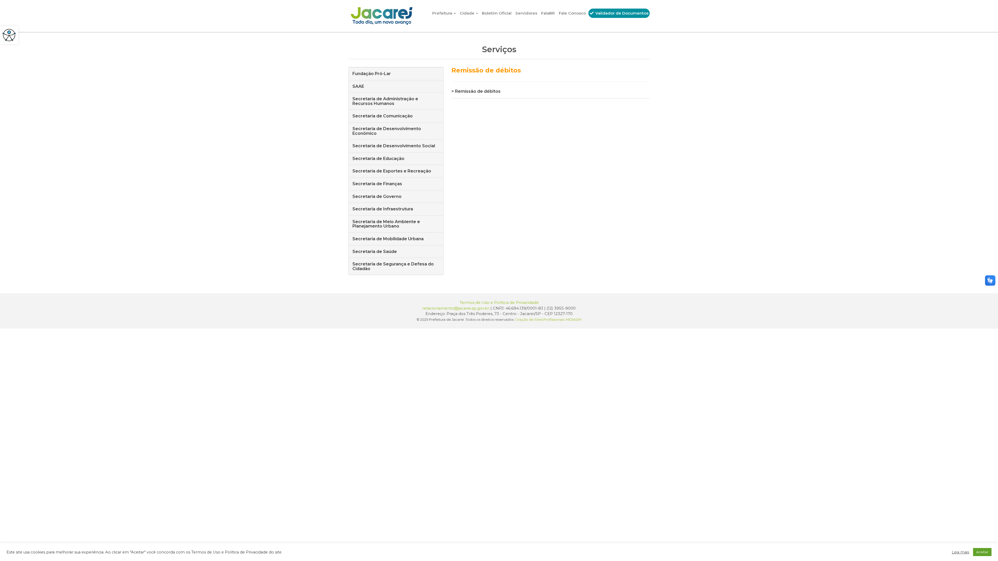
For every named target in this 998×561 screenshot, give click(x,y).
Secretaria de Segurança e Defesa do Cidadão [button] (393, 266)
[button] (9, 35)
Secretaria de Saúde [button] (374, 251)
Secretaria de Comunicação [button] (382, 115)
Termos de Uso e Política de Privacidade (499, 302)
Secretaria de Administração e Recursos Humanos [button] (385, 101)
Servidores (526, 13)
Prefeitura (442, 13)
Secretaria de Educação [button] (378, 158)
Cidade (467, 13)
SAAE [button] (358, 86)
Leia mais (960, 552)
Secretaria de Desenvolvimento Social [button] (393, 145)
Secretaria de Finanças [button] (377, 183)
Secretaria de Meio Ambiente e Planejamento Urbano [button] (386, 224)
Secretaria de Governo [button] (377, 196)
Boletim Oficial (496, 13)
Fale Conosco (572, 13)
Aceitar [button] (982, 552)
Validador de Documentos (621, 13)
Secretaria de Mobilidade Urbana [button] (388, 238)
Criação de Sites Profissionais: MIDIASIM (548, 320)
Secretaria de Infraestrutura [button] (382, 208)
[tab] (396, 73)
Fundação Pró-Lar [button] (371, 73)
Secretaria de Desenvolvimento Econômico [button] (386, 131)
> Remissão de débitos (476, 91)
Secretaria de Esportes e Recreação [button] (391, 171)
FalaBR (548, 13)
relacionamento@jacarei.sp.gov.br (455, 308)
